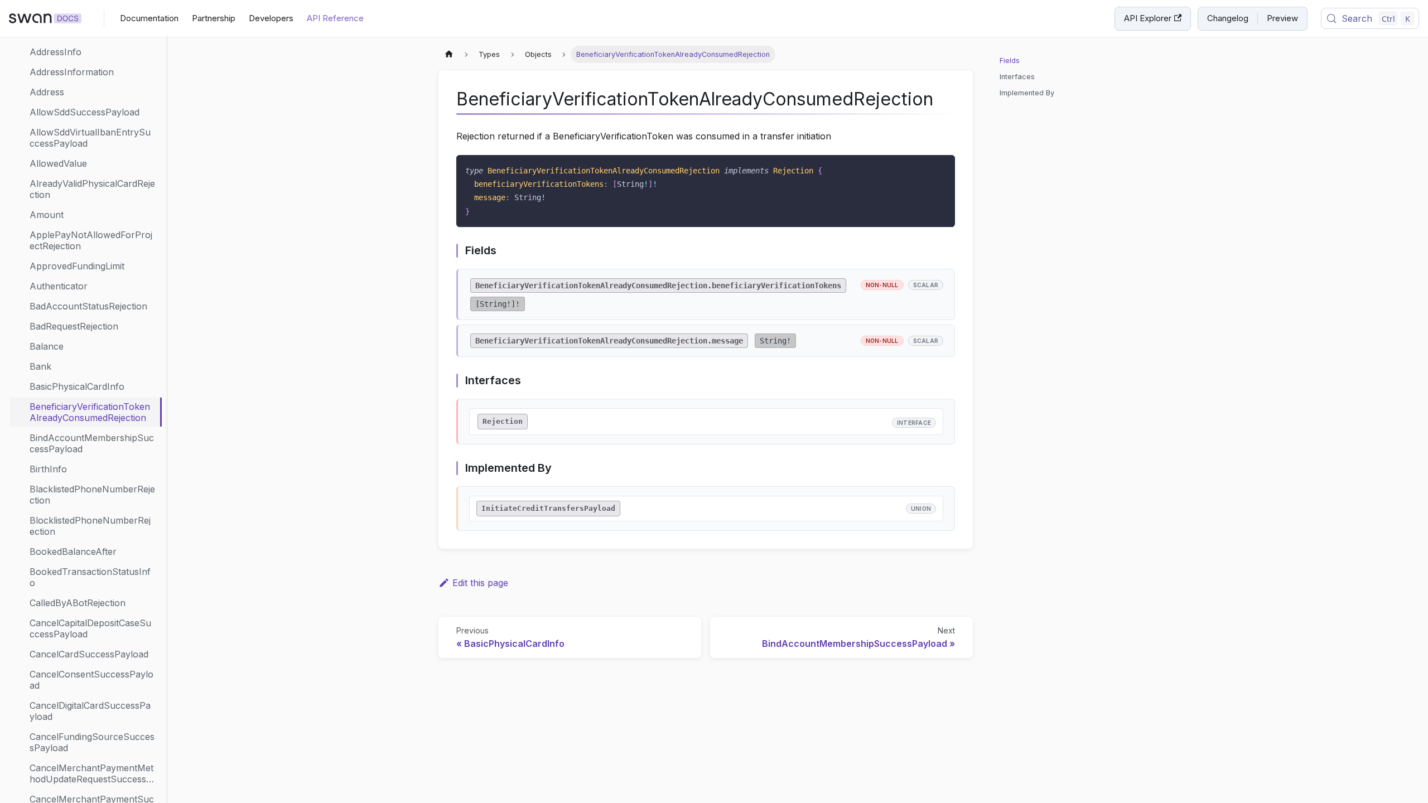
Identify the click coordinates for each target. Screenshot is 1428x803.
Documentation (149, 18)
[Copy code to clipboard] (941, 168)
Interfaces (1017, 76)
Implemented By (1027, 93)
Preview (1282, 18)
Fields (1010, 60)
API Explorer (1147, 18)
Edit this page (480, 582)
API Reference (335, 18)
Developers (271, 18)
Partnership (213, 18)
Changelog (1227, 18)
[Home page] (449, 54)
